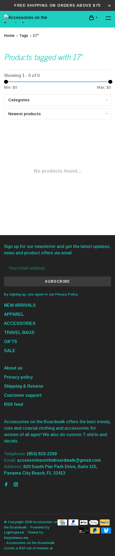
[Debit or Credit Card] (84, 532)
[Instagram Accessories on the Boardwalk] (16, 485)
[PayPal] (73, 524)
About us (13, 368)
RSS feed (13, 404)
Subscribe (57, 281)
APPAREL (14, 314)
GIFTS (10, 341)
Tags (23, 35)
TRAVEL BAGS (19, 332)
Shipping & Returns (23, 386)
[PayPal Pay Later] (95, 532)
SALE (10, 350)
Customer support (23, 395)
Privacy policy (18, 377)
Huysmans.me (16, 538)
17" (36, 35)
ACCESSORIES (20, 323)
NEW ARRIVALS (20, 305)
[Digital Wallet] (89, 524)
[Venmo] (106, 532)
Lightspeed (14, 532)
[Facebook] (6, 485)
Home (9, 35)
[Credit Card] (62, 524)
